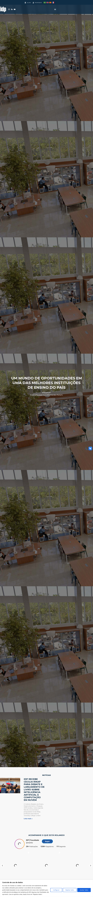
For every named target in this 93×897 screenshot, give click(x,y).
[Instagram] (9, 9)
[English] (47, 2)
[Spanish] (50, 2)
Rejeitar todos (69, 890)
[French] (53, 2)
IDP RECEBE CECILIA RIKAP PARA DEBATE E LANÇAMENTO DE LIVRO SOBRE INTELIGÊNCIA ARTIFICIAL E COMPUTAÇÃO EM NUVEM (34, 789)
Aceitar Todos (84, 890)
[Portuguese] (45, 2)
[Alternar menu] (55, 9)
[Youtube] (14, 9)
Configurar (56, 890)
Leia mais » (28, 818)
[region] (46, 888)
